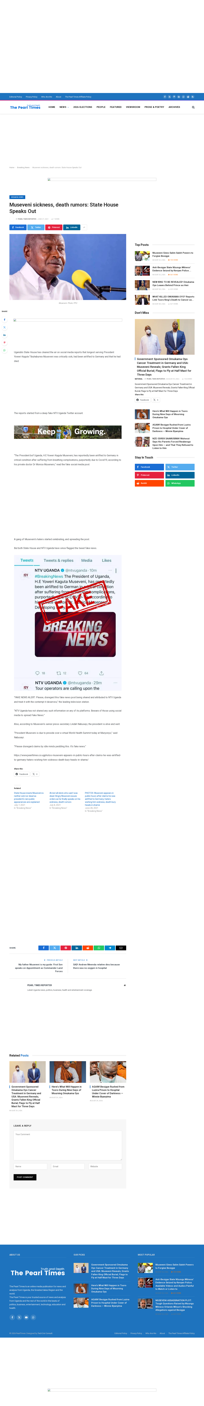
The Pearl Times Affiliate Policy (78, 97)
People (101, 107)
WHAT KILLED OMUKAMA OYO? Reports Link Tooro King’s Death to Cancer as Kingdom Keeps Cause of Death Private (173, 298)
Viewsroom (133, 107)
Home (52, 107)
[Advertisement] (89, 21)
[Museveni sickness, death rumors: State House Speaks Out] (67, 267)
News (63, 107)
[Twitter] (4, 327)
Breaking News (23, 167)
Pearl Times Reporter (27, 219)
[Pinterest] (4, 343)
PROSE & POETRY (154, 107)
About (58, 97)
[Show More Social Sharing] (84, 227)
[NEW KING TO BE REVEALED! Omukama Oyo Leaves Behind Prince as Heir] (142, 285)
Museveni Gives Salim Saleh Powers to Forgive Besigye (172, 254)
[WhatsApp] (4, 350)
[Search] (193, 107)
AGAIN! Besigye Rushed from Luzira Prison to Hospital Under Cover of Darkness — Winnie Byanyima (108, 1091)
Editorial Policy (15, 97)
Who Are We (46, 97)
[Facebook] (4, 320)
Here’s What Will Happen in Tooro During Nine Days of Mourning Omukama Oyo (67, 1090)
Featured (116, 107)
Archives (174, 107)
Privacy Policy (31, 97)
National (138, 379)
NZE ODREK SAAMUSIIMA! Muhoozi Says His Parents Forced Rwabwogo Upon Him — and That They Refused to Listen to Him (172, 443)
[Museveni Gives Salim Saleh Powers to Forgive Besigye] (142, 256)
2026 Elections (82, 107)
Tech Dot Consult (45, 1333)
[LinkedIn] (4, 335)
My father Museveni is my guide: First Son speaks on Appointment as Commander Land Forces (39, 968)
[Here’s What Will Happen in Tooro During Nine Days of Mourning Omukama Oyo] (68, 1072)
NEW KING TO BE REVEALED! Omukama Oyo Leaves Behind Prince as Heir (173, 283)
